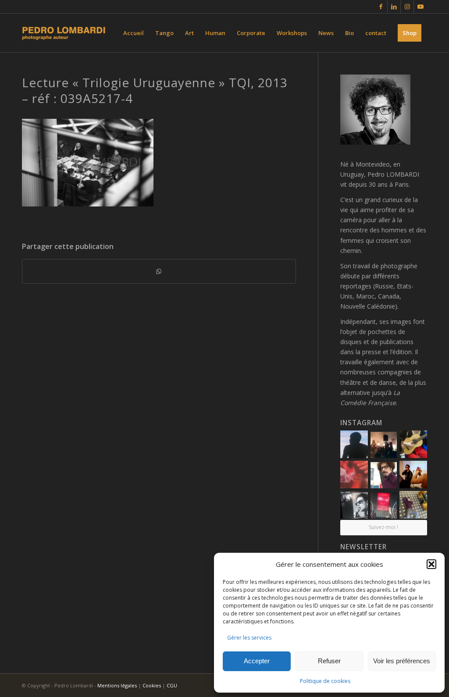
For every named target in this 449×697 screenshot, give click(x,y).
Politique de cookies (325, 681)
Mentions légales (117, 685)
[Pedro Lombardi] (64, 33)
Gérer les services (249, 637)
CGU (172, 685)
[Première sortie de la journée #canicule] (384, 505)
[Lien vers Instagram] (407, 6)
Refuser (329, 661)
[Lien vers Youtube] (420, 6)
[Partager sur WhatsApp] (159, 271)
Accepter (257, 661)
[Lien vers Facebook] (380, 6)
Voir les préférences (401, 661)
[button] (431, 564)
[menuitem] (134, 33)
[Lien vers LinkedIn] (394, 6)
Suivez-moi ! (383, 527)
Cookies (152, 685)
